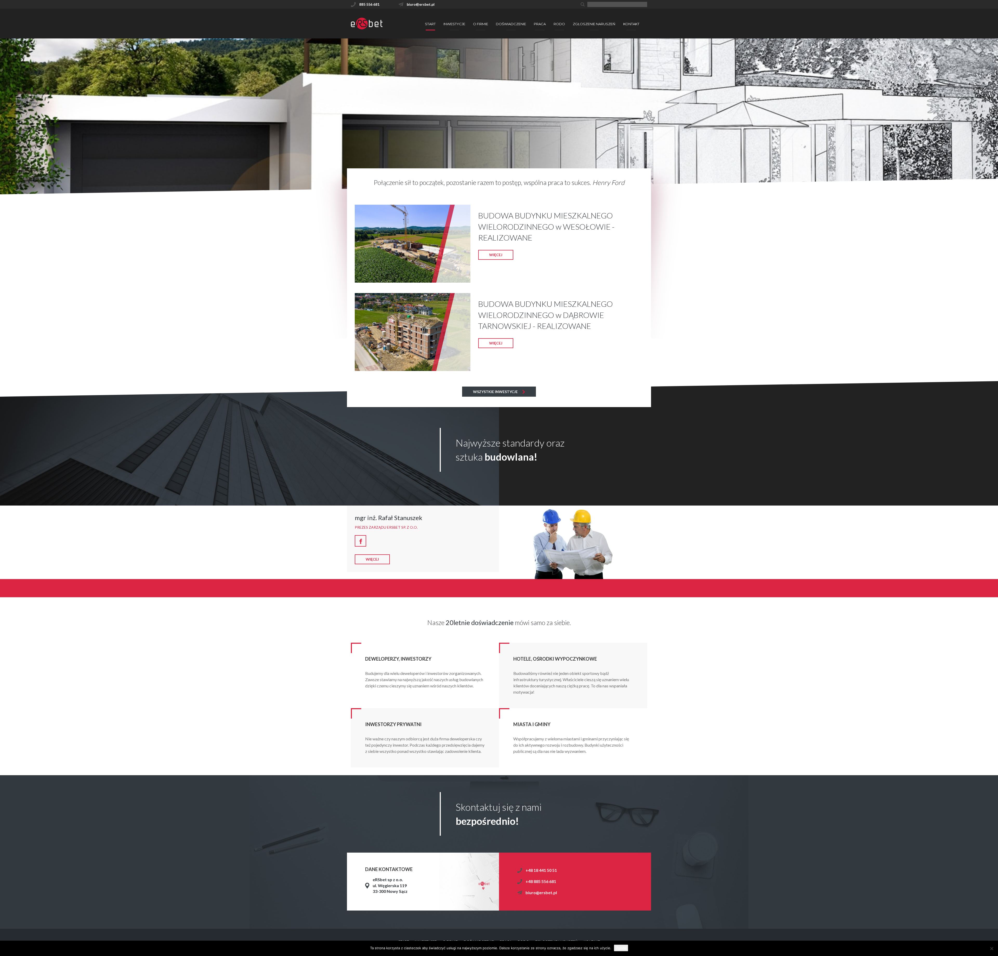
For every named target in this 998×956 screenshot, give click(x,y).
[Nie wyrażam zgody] (991, 948)
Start (430, 24)
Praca (540, 24)
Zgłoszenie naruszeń (594, 24)
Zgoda (621, 948)
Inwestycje (454, 24)
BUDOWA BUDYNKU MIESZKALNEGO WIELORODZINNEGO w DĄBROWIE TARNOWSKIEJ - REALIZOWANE (545, 315)
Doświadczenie (511, 24)
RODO (559, 24)
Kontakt (631, 24)
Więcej (495, 255)
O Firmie (480, 24)
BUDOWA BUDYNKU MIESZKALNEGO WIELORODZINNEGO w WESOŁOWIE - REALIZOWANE (546, 226)
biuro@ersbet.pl (541, 892)
